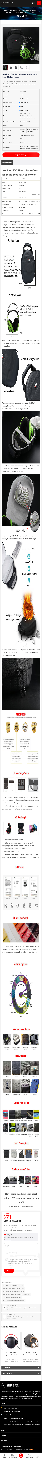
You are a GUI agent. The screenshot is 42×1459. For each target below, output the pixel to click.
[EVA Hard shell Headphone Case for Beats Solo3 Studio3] (11, 1341)
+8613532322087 (15, 1411)
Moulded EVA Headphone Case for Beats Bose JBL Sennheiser (18, 1239)
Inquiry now (19, 155)
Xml (2, 1449)
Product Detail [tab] (7, 163)
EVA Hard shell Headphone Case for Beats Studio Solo (31, 1354)
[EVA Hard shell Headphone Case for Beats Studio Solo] (31, 1341)
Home (6, 10)
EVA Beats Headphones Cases (13, 1285)
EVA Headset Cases (30, 10)
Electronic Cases (15, 10)
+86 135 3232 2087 (13, 1408)
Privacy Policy (9, 1449)
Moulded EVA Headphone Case (13, 1288)
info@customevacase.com (15, 1415)
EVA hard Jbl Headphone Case (13, 1291)
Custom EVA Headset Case (12, 1297)
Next (40, 1347)
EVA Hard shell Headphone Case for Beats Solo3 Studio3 (11, 1354)
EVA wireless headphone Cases (14, 1300)
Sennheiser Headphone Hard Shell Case (16, 1294)
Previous (1, 1347)
